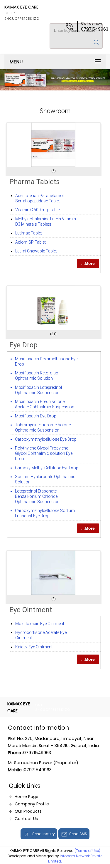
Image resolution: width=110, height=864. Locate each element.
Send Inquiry (43, 833)
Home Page (26, 796)
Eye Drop (23, 345)
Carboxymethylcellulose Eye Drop (46, 439)
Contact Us (26, 819)
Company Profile (32, 804)
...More (88, 263)
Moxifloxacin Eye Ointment (39, 623)
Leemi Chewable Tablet (36, 251)
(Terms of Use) (87, 850)
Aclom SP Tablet (30, 242)
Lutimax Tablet (28, 233)
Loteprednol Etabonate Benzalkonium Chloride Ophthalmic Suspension (37, 496)
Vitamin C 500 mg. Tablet (38, 209)
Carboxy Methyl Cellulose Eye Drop (46, 467)
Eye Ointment (30, 610)
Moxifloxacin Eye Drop (35, 416)
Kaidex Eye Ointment (34, 647)
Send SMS (78, 833)
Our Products (28, 811)
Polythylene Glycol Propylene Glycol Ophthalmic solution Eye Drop (43, 453)
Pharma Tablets (34, 182)
